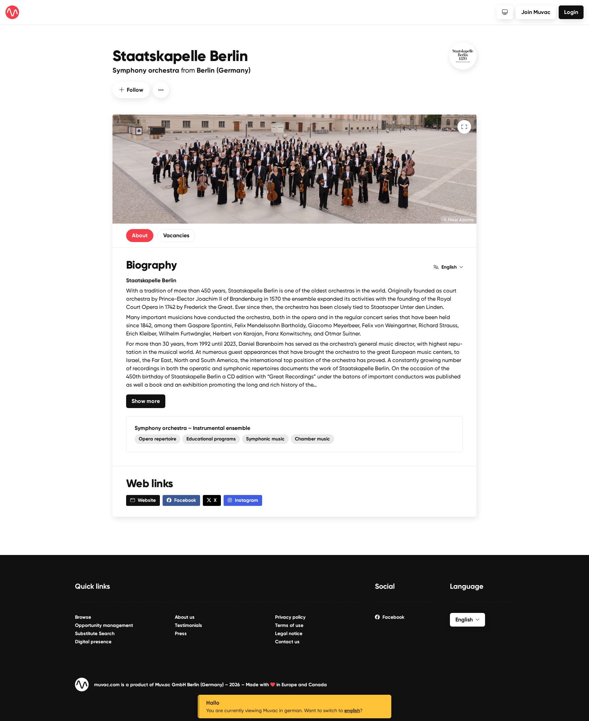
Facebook (393, 617)
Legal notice (288, 633)
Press (181, 633)
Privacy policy (290, 617)
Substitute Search (95, 633)
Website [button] (147, 500)
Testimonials (188, 625)
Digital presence (93, 642)
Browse (83, 617)
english (352, 711)
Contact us (287, 642)
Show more (146, 401)
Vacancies (176, 235)
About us (185, 617)
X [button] (215, 500)
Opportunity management (104, 625)
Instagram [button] (246, 500)
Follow (135, 90)
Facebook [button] (185, 500)
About (140, 235)
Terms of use (289, 625)
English (449, 267)
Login (571, 12)
